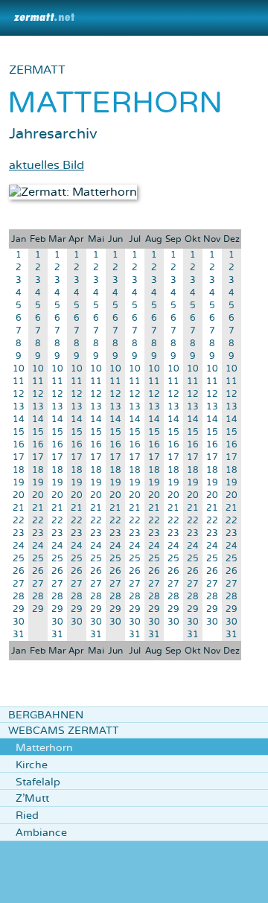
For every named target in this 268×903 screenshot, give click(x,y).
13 (19, 406)
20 (19, 495)
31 (19, 634)
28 (19, 596)
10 (19, 368)
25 (19, 558)
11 (19, 381)
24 (19, 546)
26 (19, 571)
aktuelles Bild (46, 165)
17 (19, 457)
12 (19, 394)
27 (19, 584)
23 (19, 533)
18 (19, 470)
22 (19, 520)
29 (19, 609)
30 (19, 622)
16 (19, 444)
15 (19, 432)
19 (19, 482)
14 (19, 419)
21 (19, 508)
